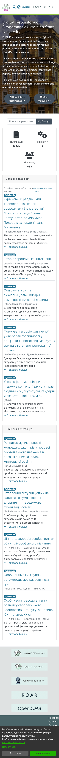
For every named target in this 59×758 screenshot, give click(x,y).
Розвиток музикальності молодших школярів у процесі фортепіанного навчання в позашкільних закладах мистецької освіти (27, 452)
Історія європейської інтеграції (27, 259)
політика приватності (13, 742)
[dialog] (29, 742)
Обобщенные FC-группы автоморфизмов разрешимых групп (26, 579)
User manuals (43, 99)
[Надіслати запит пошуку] (14, 7)
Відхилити (15, 753)
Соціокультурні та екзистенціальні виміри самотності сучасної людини (26, 295)
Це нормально (43, 753)
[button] (16, 247)
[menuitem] (19, 7)
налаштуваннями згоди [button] (42, 190)
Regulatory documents (17, 99)
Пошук (45, 121)
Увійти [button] (26, 7)
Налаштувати (9, 746)
